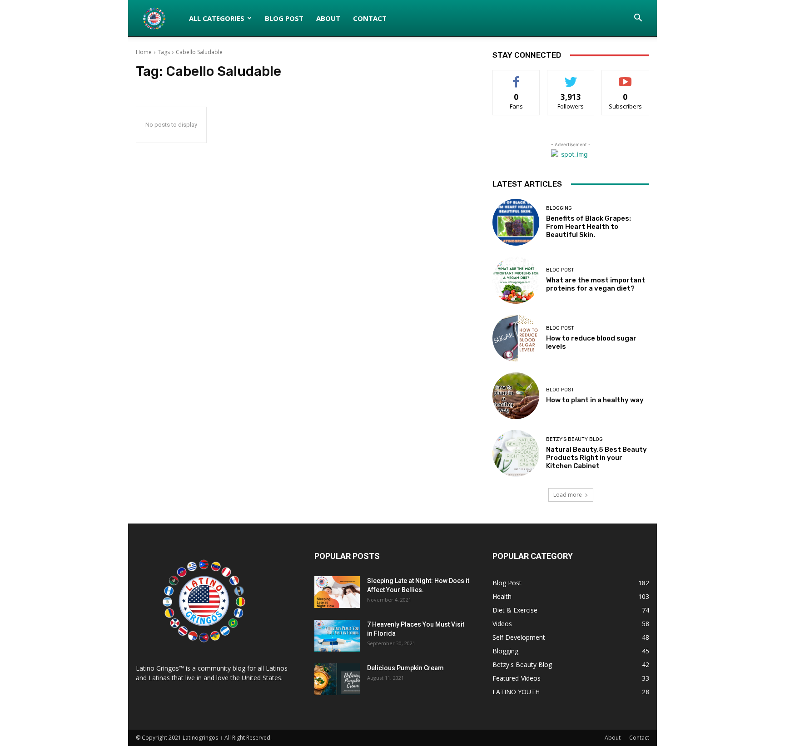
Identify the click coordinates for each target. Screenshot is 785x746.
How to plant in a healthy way (595, 400)
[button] (638, 19)
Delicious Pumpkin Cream (405, 668)
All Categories (216, 18)
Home (144, 52)
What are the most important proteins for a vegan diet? (595, 284)
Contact (370, 18)
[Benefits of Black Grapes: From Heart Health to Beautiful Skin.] (515, 222)
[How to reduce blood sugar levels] (515, 338)
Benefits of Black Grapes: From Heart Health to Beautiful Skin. (588, 226)
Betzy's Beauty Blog (574, 439)
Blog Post (284, 18)
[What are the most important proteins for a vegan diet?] (515, 280)
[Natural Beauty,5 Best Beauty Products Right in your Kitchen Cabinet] (515, 453)
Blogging (559, 208)
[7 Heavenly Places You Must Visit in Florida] (337, 636)
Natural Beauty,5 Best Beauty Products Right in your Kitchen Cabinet (596, 457)
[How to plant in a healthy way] (515, 395)
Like (516, 77)
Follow (570, 77)
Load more (567, 495)
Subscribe (625, 77)
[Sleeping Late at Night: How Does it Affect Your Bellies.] (337, 592)
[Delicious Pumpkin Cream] (337, 679)
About (328, 18)
